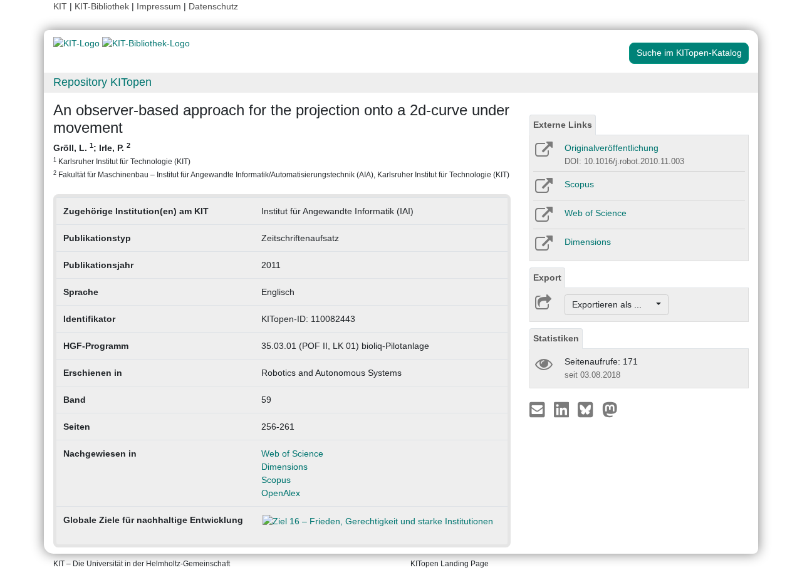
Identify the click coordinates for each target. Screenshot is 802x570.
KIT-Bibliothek (103, 6)
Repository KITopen (102, 82)
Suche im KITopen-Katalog (689, 53)
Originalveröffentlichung (612, 148)
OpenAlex (280, 493)
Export (547, 277)
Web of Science (292, 453)
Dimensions (284, 467)
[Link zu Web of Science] (543, 219)
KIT (60, 6)
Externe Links (562, 125)
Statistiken (556, 338)
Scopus (276, 480)
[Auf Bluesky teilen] (589, 409)
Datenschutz (213, 6)
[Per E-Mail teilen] (538, 409)
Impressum (159, 6)
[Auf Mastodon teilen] (610, 409)
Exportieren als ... (613, 304)
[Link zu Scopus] (543, 190)
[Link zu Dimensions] (543, 247)
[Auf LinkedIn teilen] (563, 409)
